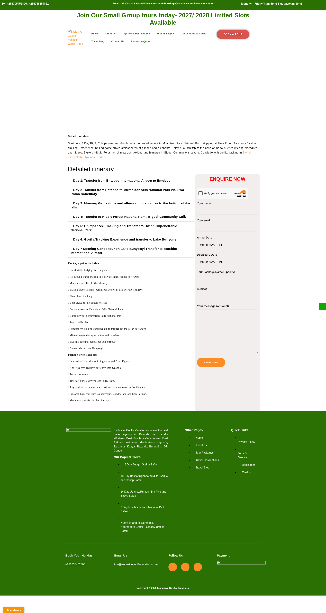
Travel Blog (97, 41)
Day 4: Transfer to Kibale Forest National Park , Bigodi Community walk (129, 216)
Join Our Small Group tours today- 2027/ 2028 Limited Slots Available (163, 19)
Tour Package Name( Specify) (216, 272)
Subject (202, 289)
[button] (131, 180)
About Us (110, 33)
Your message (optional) (213, 306)
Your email (204, 220)
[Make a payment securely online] (322, 306)
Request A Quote (140, 41)
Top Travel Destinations (136, 33)
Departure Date (207, 254)
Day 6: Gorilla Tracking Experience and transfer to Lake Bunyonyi (125, 239)
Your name (204, 203)
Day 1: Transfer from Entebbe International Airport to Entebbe (121, 180)
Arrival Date (204, 237)
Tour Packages (165, 33)
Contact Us (117, 41)
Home (94, 33)
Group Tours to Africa (193, 33)
